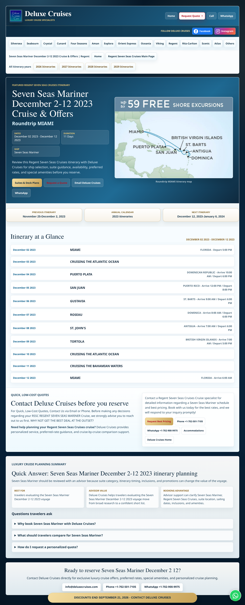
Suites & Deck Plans (27, 183)
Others (230, 43)
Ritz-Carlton (189, 43)
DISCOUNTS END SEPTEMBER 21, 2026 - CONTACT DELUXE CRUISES (122, 597)
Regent (173, 43)
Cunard (61, 43)
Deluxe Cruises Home (159, 439)
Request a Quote (57, 183)
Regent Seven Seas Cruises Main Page (131, 56)
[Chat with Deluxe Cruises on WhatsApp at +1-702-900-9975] (235, 595)
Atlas (218, 43)
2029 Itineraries (123, 66)
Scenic (206, 43)
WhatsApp (226, 16)
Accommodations (194, 430)
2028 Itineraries (97, 66)
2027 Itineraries (71, 66)
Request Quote (190, 16)
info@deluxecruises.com (81, 587)
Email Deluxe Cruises (87, 183)
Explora (108, 43)
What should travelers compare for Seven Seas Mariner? (60, 535)
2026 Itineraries (46, 66)
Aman (95, 43)
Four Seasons (79, 43)
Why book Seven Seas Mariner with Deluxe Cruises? (57, 524)
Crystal (47, 43)
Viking (160, 43)
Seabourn (33, 43)
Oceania (146, 43)
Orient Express (127, 43)
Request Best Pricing (159, 421)
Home (171, 16)
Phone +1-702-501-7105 (190, 421)
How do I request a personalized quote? (48, 547)
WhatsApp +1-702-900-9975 (162, 430)
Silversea (16, 43)
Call (211, 16)
